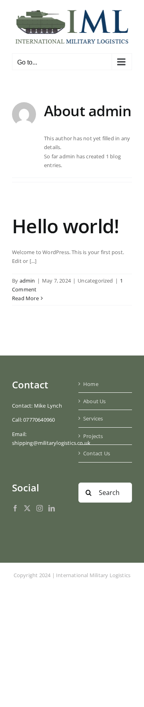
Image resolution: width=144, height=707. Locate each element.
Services (93, 418)
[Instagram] (39, 508)
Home (90, 384)
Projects (93, 436)
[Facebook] (15, 508)
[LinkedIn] (51, 508)
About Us (94, 401)
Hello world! (65, 226)
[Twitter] (27, 508)
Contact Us (96, 453)
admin (27, 280)
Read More (25, 298)
